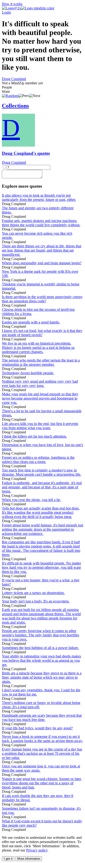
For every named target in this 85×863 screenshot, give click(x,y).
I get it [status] (8, 858)
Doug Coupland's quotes (26, 153)
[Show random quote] (10, 96)
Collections (15, 106)
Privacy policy (36, 850)
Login (6, 12)
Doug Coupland (14, 79)
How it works (12, 4)
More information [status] (28, 858)
